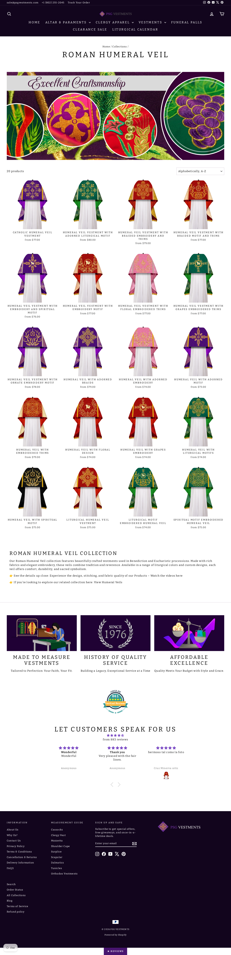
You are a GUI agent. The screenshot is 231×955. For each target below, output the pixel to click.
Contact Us (14, 840)
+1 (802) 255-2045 (53, 2)
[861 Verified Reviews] (115, 715)
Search (11, 884)
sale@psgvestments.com (22, 2)
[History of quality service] (115, 633)
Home (34, 22)
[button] (112, 784)
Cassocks (57, 829)
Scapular (57, 857)
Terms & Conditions (19, 851)
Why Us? (12, 835)
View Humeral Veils (108, 582)
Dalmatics (57, 862)
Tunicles (56, 868)
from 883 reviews (115, 739)
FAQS (10, 868)
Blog (10, 900)
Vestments (151, 22)
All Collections (16, 895)
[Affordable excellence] (189, 633)
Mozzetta (57, 840)
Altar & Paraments (66, 22)
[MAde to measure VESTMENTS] (42, 633)
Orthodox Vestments (64, 873)
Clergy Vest (58, 835)
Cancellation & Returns (22, 857)
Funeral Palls (186, 22)
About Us (13, 829)
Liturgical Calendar (135, 29)
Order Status (15, 889)
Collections (119, 46)
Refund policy (16, 911)
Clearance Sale (90, 29)
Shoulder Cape (60, 846)
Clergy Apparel (113, 22)
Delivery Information (20, 862)
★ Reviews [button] (115, 951)
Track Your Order (79, 2)
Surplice (56, 851)
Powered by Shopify (116, 935)
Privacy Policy (16, 846)
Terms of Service (17, 906)
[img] (115, 735)
